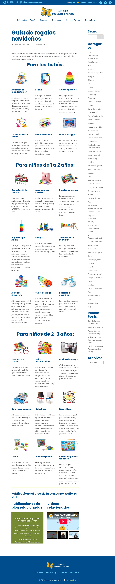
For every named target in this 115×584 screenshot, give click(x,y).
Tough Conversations (95, 288)
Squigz (39, 237)
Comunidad (92, 98)
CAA (90, 83)
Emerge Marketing (19, 44)
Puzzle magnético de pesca (68, 457)
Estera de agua (67, 134)
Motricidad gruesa (94, 184)
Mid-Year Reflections (95, 327)
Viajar (90, 306)
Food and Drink (93, 134)
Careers (63, 572)
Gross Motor (92, 141)
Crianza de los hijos (95, 101)
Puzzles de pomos (68, 190)
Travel (90, 299)
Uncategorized (40, 44)
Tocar (90, 281)
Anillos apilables (68, 89)
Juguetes (91, 173)
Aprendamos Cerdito (42, 191)
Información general (95, 169)
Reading (91, 221)
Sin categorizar (93, 245)
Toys (89, 292)
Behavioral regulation (95, 73)
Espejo (38, 89)
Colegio (90, 87)
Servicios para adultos (95, 241)
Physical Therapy (94, 198)
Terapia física (92, 270)
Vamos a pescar (44, 456)
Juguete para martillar (66, 238)
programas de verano (95, 211)
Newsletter (92, 3)
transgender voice (94, 295)
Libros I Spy (65, 409)
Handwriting (92, 158)
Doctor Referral (91, 20)
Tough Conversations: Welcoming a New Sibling (95, 349)
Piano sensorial (43, 134)
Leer (89, 176)
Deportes (91, 105)
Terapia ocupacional (95, 274)
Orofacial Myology (94, 191)
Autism (17, 528)
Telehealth (91, 263)
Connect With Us (73, 20)
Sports (90, 256)
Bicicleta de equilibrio (65, 293)
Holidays (91, 162)
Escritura (91, 123)
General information (34, 528)
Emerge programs (94, 119)
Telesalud (91, 267)
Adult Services (93, 62)
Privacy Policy (70, 580)
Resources (56, 20)
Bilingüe (91, 80)
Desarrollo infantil (94, 109)
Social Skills (23, 533)
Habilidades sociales (95, 151)
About (32, 20)
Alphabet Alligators (16, 293)
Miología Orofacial (94, 180)
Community (23, 528)
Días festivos (92, 112)
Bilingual (91, 76)
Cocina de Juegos (68, 359)
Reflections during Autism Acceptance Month (27, 519)
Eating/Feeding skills (95, 116)
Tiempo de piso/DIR (95, 277)
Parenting (32, 530)
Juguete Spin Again (18, 238)
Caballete (40, 409)
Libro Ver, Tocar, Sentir (20, 135)
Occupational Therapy (21, 530)
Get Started (22, 20)
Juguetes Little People (19, 191)
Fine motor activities (95, 127)
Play (89, 202)
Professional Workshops (46, 572)
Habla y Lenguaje (94, 155)
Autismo (91, 69)
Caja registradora (21, 409)
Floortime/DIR (93, 130)
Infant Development (95, 165)
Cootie (15, 456)
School (90, 231)
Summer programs (94, 259)
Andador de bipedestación (19, 90)
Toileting (91, 285)
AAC (90, 52)
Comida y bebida (94, 91)
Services (43, 20)
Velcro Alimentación (42, 360)
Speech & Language (34, 533)
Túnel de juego (43, 292)
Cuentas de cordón (17, 360)
